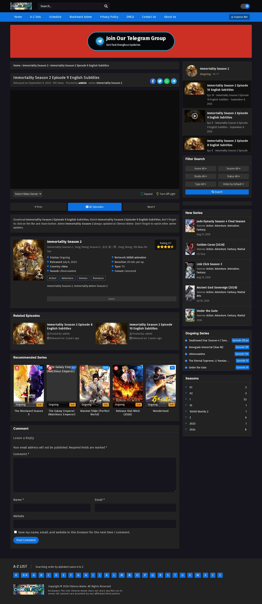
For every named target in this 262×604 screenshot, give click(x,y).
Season (232, 168)
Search (218, 192)
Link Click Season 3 (209, 264)
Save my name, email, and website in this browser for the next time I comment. (74, 532)
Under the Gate (207, 311)
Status (232, 176)
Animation (233, 225)
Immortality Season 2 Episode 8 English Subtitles (70, 326)
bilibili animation (136, 257)
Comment (21, 454)
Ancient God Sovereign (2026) (217, 287)
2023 (192, 423)
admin (82, 82)
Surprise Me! (240, 17)
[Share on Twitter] (160, 81)
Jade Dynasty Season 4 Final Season (221, 221)
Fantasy (201, 229)
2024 (192, 429)
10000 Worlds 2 (199, 411)
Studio (199, 176)
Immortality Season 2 (109, 82)
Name (18, 500)
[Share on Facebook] (153, 81)
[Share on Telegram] (174, 81)
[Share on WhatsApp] (167, 81)
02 (191, 393)
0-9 (25, 575)
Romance (98, 278)
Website (18, 516)
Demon (83, 278)
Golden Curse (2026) (210, 244)
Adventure (67, 278)
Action (52, 278)
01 (191, 387)
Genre (199, 168)
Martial (241, 249)
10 (191, 405)
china (64, 266)
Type (199, 184)
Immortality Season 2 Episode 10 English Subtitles (151, 326)
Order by (232, 184)
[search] (106, 6)
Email (100, 500)
